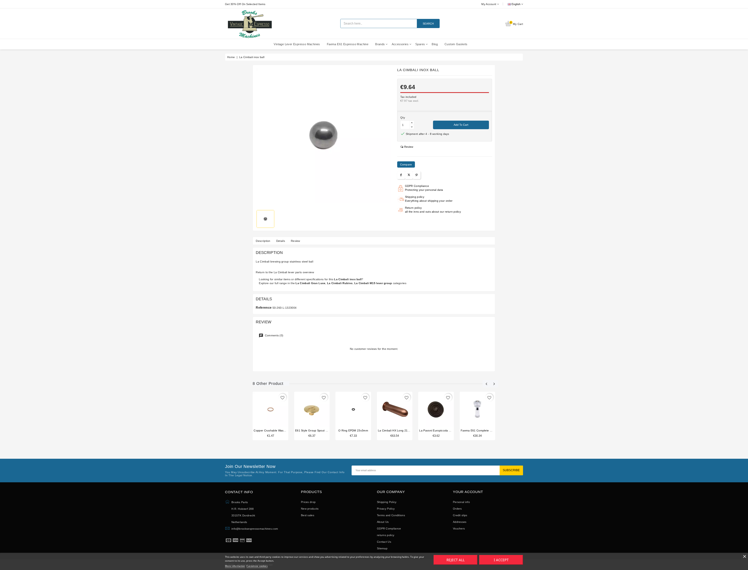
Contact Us (384, 541)
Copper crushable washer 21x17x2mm (279, 430)
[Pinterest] (416, 175)
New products (310, 508)
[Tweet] (409, 175)
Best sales (307, 515)
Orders (457, 508)
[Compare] (270, 410)
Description (263, 240)
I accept (501, 560)
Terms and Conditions (391, 515)
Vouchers (459, 528)
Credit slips (460, 515)
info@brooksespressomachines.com (254, 528)
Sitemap (382, 548)
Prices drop (308, 502)
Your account (468, 492)
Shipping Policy (387, 502)
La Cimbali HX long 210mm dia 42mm (403, 430)
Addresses (460, 521)
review (408, 146)
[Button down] (411, 127)
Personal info (461, 502)
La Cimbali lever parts (288, 272)
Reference (264, 307)
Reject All (455, 560)
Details (280, 240)
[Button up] (411, 123)
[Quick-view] (277, 410)
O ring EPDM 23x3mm (353, 430)
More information (235, 566)
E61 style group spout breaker (315, 430)
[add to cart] (263, 410)
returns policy (385, 535)
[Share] (401, 175)
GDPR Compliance (389, 528)
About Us (383, 521)
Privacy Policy (386, 508)
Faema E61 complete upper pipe (482, 430)
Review (295, 240)
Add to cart (461, 124)
